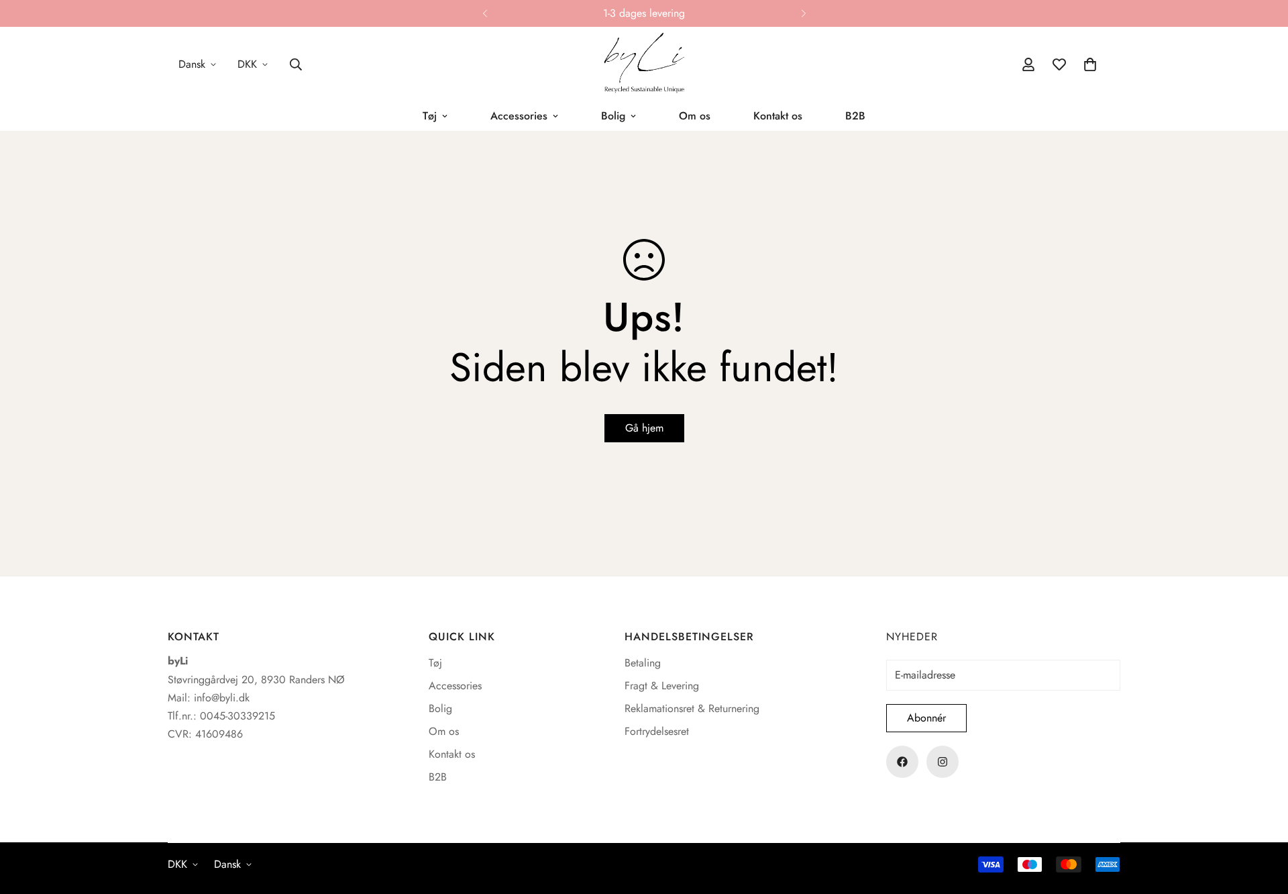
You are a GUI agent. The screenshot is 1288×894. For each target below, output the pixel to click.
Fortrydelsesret (657, 731)
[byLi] (644, 64)
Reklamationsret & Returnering (692, 708)
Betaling (643, 662)
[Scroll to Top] (1261, 820)
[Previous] (485, 13)
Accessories (518, 115)
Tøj (430, 115)
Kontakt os (777, 115)
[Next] (803, 13)
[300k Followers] (902, 762)
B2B (855, 115)
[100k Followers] (942, 762)
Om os (694, 115)
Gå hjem (644, 428)
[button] (1090, 64)
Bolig (613, 115)
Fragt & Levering (662, 685)
